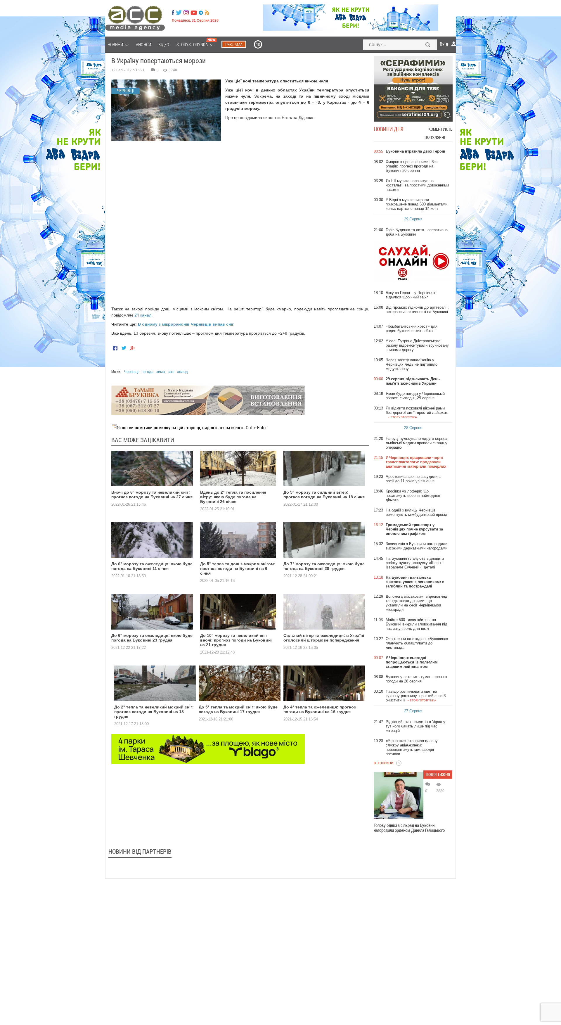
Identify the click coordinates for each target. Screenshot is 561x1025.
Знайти (428, 45)
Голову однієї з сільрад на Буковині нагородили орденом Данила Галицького (409, 828)
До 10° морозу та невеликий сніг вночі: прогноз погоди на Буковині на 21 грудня (236, 640)
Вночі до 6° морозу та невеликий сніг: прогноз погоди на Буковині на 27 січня (152, 494)
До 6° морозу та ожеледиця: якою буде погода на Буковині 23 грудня (152, 637)
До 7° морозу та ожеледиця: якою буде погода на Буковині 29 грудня (324, 566)
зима (160, 371)
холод (182, 371)
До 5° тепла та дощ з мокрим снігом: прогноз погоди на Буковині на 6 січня (237, 568)
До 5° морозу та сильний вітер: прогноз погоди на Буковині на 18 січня (324, 494)
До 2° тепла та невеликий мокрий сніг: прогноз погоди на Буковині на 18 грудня (154, 712)
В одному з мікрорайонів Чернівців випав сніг (186, 324)
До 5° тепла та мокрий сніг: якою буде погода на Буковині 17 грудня (238, 709)
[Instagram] (186, 12)
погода (147, 371)
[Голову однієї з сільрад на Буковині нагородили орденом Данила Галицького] (398, 795)
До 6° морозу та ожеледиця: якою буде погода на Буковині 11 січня (152, 566)
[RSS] (207, 12)
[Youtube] (194, 12)
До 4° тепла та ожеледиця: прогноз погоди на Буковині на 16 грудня (319, 709)
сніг (171, 371)
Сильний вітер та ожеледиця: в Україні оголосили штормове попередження (323, 637)
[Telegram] (201, 12)
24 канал (142, 315)
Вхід (444, 44)
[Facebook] (173, 12)
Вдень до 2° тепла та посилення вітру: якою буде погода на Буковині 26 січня (233, 497)
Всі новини (383, 762)
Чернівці (131, 371)
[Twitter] (179, 12)
